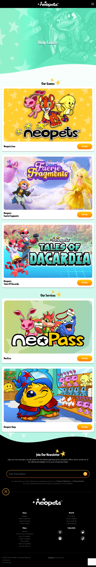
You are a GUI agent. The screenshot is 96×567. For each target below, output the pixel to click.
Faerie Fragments (25, 518)
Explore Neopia (71, 523)
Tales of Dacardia (24, 521)
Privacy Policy (78, 481)
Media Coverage (24, 539)
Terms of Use (6, 562)
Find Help (85, 146)
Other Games (24, 523)
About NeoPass (71, 521)
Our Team (71, 516)
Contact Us (6, 560)
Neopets (24, 516)
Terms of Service (63, 481)
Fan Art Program (25, 536)
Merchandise (24, 541)
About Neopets (71, 518)
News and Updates (24, 544)
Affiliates (25, 531)
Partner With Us (24, 546)
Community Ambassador (24, 534)
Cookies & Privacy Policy (56, 558)
